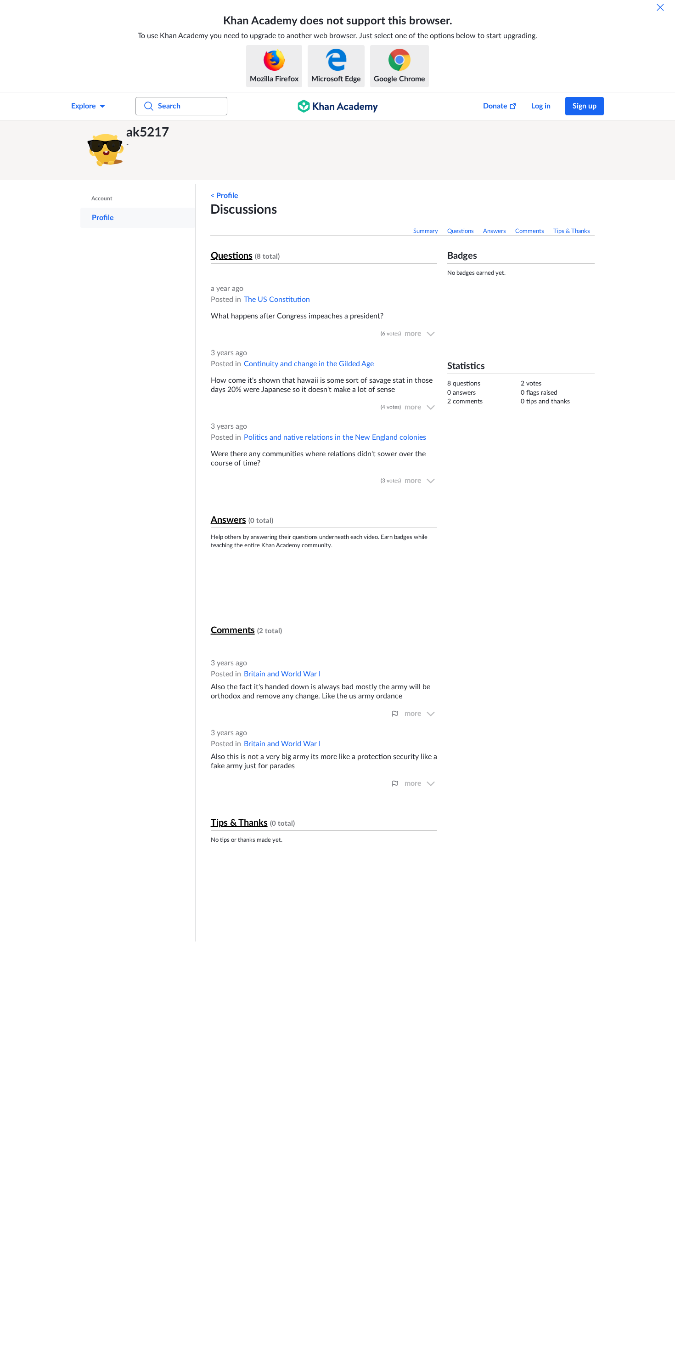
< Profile (224, 195)
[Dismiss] (660, 7)
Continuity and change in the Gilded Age (309, 364)
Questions (460, 231)
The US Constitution (277, 299)
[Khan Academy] (338, 106)
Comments (529, 231)
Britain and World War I (282, 674)
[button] (105, 150)
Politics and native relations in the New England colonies (335, 437)
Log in (541, 106)
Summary (425, 231)
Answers (494, 231)
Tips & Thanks (571, 231)
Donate (495, 106)
